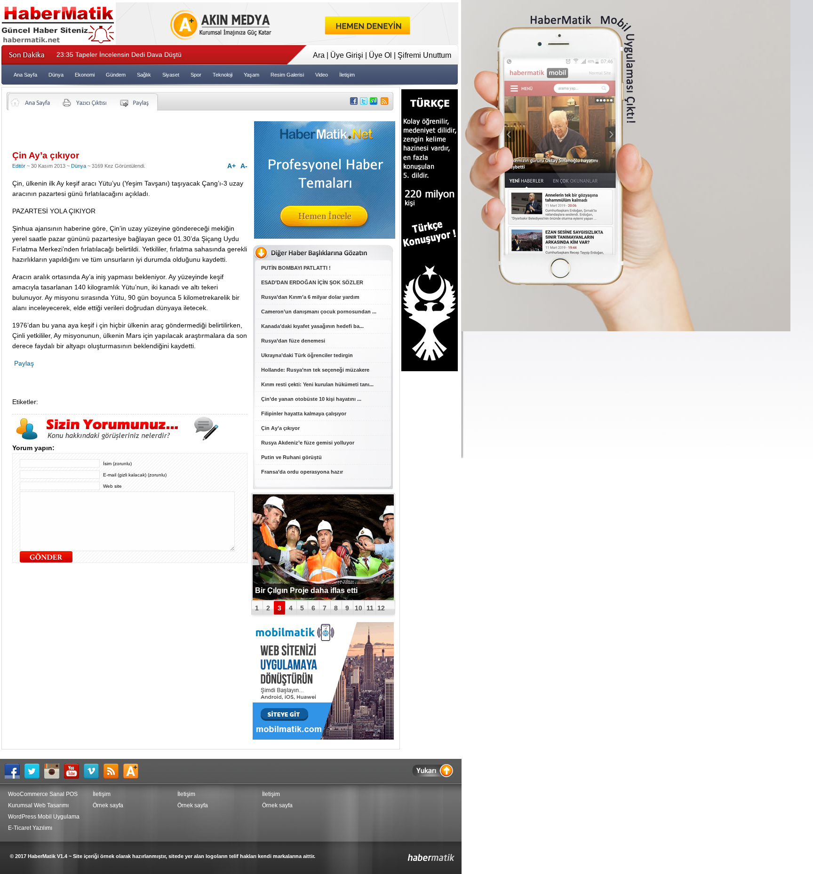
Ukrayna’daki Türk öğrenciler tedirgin (307, 355)
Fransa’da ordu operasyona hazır (302, 472)
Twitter (34, 771)
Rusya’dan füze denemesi (293, 340)
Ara (319, 55)
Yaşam (251, 75)
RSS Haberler (113, 771)
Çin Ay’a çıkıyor (280, 428)
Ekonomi (85, 75)
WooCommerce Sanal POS (43, 794)
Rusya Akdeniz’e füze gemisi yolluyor (307, 442)
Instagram (54, 771)
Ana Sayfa (25, 75)
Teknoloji (222, 75)
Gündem (116, 75)
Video (321, 75)
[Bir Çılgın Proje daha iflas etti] (323, 547)
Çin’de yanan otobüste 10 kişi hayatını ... (311, 399)
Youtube (73, 771)
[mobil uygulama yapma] (323, 737)
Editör (18, 166)
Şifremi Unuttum (424, 55)
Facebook (14, 771)
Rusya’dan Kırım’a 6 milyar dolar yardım (310, 297)
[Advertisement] (122, 134)
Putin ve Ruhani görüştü (291, 457)
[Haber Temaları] (324, 236)
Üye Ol (380, 55)
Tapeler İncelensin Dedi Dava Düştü (119, 54)
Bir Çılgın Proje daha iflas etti (306, 590)
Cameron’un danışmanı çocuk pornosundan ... (318, 311)
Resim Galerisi (287, 75)
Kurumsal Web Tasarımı (38, 805)
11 (370, 608)
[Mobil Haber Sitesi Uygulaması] (625, 329)
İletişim (347, 75)
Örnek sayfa (108, 805)
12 (381, 608)
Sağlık (144, 75)
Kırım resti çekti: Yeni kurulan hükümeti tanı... (317, 384)
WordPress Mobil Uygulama (44, 816)
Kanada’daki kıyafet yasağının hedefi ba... (312, 326)
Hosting (133, 771)
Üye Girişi (346, 55)
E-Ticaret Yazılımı (30, 828)
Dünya (56, 75)
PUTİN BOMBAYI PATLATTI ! (296, 268)
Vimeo (93, 771)
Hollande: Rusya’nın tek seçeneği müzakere (315, 370)
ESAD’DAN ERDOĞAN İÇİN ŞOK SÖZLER (312, 282)
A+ (231, 166)
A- (243, 166)
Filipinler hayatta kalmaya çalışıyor (303, 413)
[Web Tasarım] (287, 42)
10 (358, 608)
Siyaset (170, 75)
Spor (196, 75)
